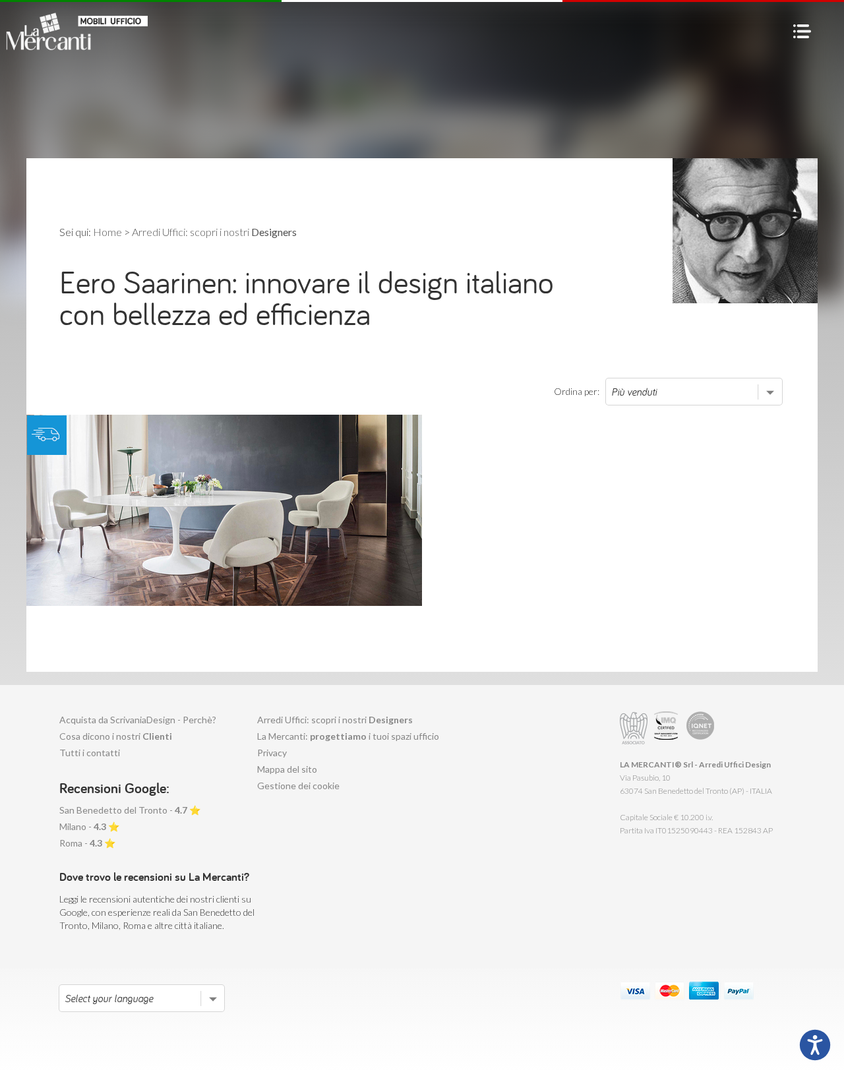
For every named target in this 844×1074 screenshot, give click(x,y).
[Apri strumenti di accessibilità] (815, 1045)
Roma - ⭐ (87, 843)
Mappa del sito (287, 769)
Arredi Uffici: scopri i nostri (335, 719)
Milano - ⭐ (89, 826)
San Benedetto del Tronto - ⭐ (129, 810)
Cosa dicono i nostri (115, 736)
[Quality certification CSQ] (667, 728)
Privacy (272, 752)
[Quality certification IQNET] (700, 728)
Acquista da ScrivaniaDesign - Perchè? (137, 719)
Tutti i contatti (89, 752)
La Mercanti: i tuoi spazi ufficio (348, 736)
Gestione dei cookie (298, 785)
